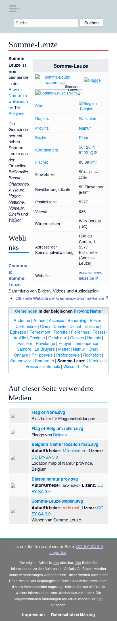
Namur (85, 128)
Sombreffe (44, 360)
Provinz (42, 128)
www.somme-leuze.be (91, 275)
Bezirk (40, 137)
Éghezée (18, 332)
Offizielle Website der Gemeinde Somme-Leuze (60, 298)
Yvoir (87, 366)
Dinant (85, 137)
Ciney (45, 326)
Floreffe (61, 332)
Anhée (39, 320)
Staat (40, 105)
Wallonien (87, 118)
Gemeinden (26, 311)
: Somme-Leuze (18, 275)
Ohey (93, 349)
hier (56, 562)
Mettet (64, 349)
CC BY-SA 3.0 (45, 457)
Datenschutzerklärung (73, 614)
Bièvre (95, 320)
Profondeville (68, 355)
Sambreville (21, 360)
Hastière (24, 343)
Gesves (77, 337)
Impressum (33, 614)
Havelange (45, 343)
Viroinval (97, 360)
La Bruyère (45, 349)
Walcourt (71, 366)
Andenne (22, 320)
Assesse (56, 320)
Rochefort (92, 355)
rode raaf (71, 507)
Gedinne (37, 337)
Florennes (80, 332)
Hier (78, 562)
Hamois (94, 337)
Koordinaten (46, 150)
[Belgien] (88, 103)
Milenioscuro (74, 450)
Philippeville (42, 355)
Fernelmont (40, 332)
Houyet (64, 343)
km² (93, 162)
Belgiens (16, 113)
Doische (92, 326)
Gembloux (57, 337)
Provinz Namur (16, 92)
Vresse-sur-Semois (43, 366)
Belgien (86, 108)
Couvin (60, 326)
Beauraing (77, 320)
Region (41, 118)
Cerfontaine (26, 326)
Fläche (41, 162)
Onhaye (21, 355)
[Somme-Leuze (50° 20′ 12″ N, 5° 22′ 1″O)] (79, 92)
